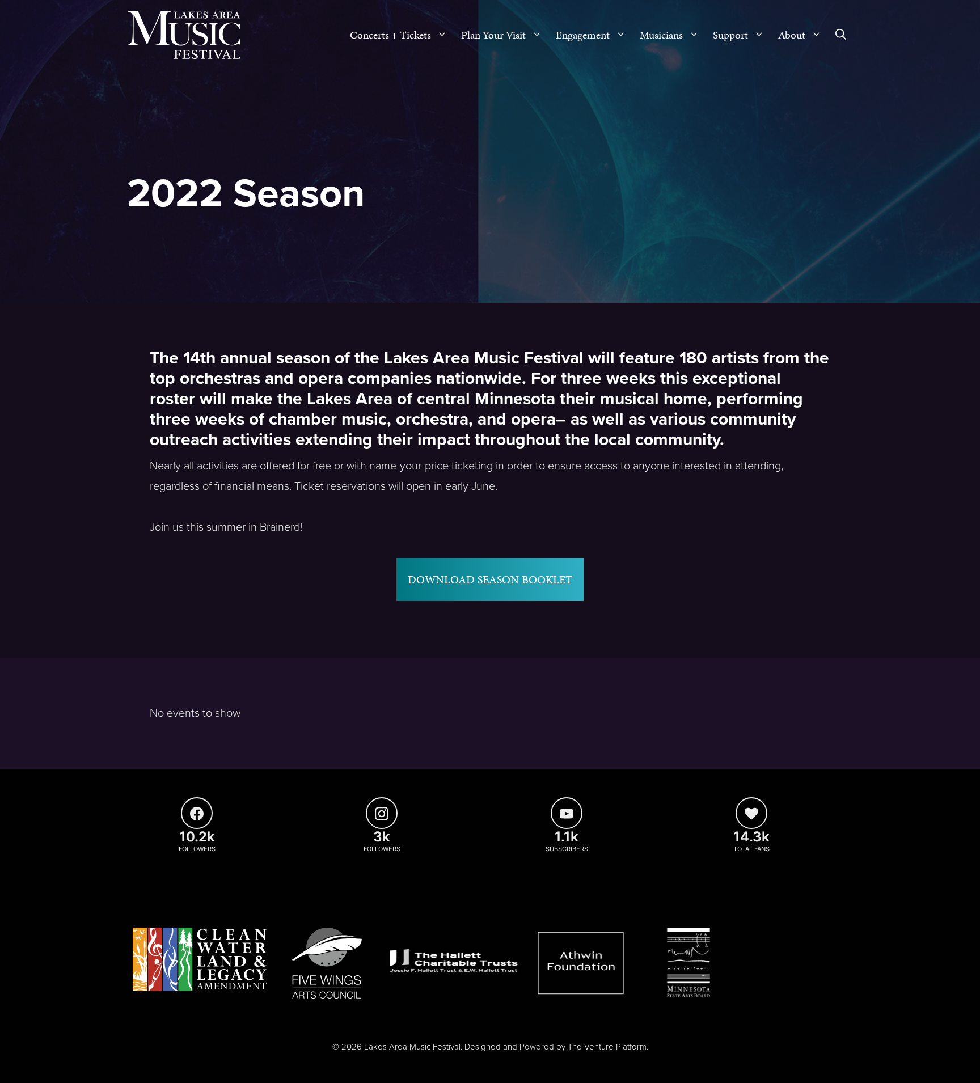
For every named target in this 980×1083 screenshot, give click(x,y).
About (791, 35)
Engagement (583, 35)
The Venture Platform (607, 1047)
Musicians (661, 35)
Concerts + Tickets (390, 35)
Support (730, 35)
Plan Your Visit (493, 35)
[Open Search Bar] (841, 35)
